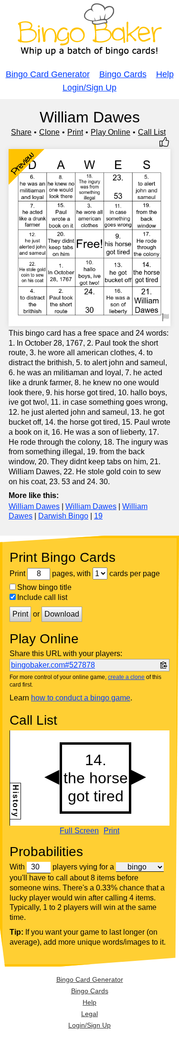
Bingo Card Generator (48, 74)
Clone (49, 132)
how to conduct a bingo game (80, 698)
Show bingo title (44, 587)
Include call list (42, 597)
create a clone (126, 677)
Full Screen (79, 831)
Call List (152, 132)
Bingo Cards (123, 74)
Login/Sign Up (89, 87)
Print (75, 132)
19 (98, 516)
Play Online (110, 132)
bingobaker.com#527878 (53, 665)
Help (165, 74)
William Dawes (34, 506)
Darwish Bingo (63, 516)
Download (61, 614)
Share (21, 132)
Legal (89, 1013)
